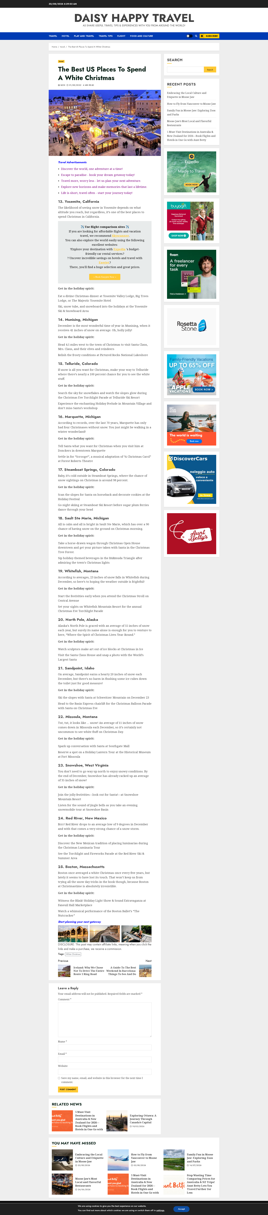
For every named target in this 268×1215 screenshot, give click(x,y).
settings (160, 1210)
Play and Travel (84, 36)
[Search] (196, 36)
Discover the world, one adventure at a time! (92, 169)
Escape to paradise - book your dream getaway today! (98, 175)
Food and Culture (141, 36)
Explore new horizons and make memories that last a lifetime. (104, 187)
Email (62, 1054)
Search (175, 60)
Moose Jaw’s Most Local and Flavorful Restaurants (62, 1184)
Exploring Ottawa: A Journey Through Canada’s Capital (116, 1120)
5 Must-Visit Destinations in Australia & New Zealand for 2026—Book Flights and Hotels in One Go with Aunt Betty (62, 1120)
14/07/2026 (196, 1165)
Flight (121, 36)
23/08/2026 (84, 1165)
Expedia (119, 249)
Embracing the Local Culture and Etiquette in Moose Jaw (62, 1159)
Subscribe (212, 36)
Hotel (65, 36)
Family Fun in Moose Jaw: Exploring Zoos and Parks (174, 1159)
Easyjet (104, 262)
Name (62, 1041)
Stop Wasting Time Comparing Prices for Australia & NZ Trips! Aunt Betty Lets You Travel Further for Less (174, 1184)
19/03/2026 (138, 1126)
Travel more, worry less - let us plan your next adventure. (101, 181)
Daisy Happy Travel (134, 18)
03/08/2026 (140, 1165)
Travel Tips (106, 36)
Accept (181, 1209)
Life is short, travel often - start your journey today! (96, 193)
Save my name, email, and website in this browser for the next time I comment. (102, 1080)
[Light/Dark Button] (189, 36)
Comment (64, 999)
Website (63, 1066)
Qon (62, 85)
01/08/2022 (75, 85)
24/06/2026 (84, 1189)
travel (53, 36)
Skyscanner (120, 236)
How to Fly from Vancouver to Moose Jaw (191, 103)
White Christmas (73, 954)
